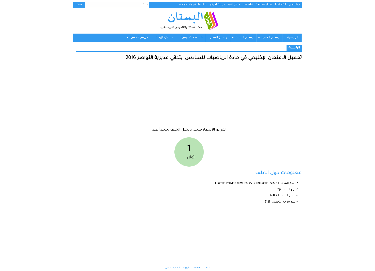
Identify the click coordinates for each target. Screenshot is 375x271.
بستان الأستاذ (244, 37)
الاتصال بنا (280, 4)
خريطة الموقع (217, 4)
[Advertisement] (189, 95)
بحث (79, 5)
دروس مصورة (139, 37)
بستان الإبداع (164, 37)
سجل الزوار (234, 4)
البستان (189, 20)
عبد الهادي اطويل (174, 268)
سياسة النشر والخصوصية (193, 4)
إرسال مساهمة (264, 4)
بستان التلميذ (270, 37)
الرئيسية (292, 37)
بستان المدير (219, 37)
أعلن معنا (248, 4)
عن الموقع (295, 4)
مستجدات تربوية (192, 37)
